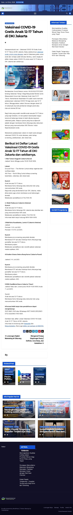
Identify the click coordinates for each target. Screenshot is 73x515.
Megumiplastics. (10, 326)
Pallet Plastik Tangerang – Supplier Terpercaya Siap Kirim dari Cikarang (61, 53)
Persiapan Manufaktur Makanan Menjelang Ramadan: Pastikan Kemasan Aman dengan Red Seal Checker (60, 43)
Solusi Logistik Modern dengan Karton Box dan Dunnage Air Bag (52, 431)
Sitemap (56, 507)
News (17, 407)
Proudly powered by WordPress (10, 508)
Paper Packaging (61, 426)
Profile (62, 507)
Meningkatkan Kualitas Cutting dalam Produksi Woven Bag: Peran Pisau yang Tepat (27, 457)
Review (22, 407)
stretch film (68, 507)
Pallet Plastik (9, 426)
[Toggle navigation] (35, 13)
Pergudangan (8, 372)
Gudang (53, 426)
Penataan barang (7, 369)
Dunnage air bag (44, 426)
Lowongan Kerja (48, 507)
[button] (67, 13)
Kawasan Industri (10, 407)
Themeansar (4, 510)
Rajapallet (27, 323)
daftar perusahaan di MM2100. (33, 326)
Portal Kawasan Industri (65, 511)
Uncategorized (9, 23)
